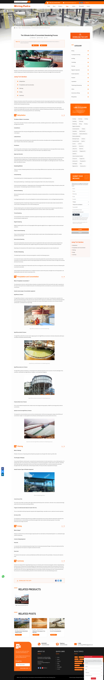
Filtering (21, 88)
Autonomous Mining (75, 93)
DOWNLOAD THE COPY (25, 580)
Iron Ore (74, 143)
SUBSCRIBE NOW (24, 668)
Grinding (73, 58)
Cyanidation (73, 81)
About (54, 6)
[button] (93, 657)
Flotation (73, 77)
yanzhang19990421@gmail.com (70, 2)
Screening (80, 118)
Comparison (74, 133)
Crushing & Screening (75, 54)
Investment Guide (75, 141)
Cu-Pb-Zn (80, 143)
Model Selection (82, 131)
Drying (20, 92)
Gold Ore (83, 141)
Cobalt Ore (74, 153)
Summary (21, 95)
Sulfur (81, 163)
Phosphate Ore (83, 161)
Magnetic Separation (75, 70)
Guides (73, 6)
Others (72, 89)
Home (48, 6)
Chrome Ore (74, 158)
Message (36, 45)
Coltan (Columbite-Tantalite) (77, 156)
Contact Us (93, 678)
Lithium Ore (74, 148)
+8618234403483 (54, 3)
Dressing (73, 66)
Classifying (73, 62)
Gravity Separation (75, 73)
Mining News (74, 96)
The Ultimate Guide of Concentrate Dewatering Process (40, 27)
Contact (88, 6)
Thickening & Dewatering (26, 27)
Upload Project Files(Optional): (78, 212)
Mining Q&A (81, 6)
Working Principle (75, 138)
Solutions (83, 138)
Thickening (81, 121)
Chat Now (44, 45)
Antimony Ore (75, 161)
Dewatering (74, 123)
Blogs (67, 6)
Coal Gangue (74, 163)
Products (60, 6)
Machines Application (76, 136)
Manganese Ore (82, 151)
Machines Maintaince (83, 133)
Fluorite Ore (81, 146)
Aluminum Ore (83, 166)
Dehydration (22, 81)
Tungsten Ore (81, 158)
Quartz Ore (74, 146)
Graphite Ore (74, 151)
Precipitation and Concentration (26, 85)
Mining (72, 50)
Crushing (74, 118)
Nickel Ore (81, 148)
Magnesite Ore (75, 166)
